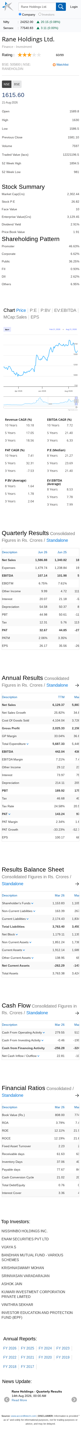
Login (74, 6)
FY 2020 (45, 1357)
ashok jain (12, 1284)
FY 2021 (27, 1357)
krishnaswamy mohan (23, 1268)
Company (28, 14)
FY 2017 (27, 1367)
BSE (17, 84)
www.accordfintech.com (23, 1416)
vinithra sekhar (17, 1305)
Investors (48, 14)
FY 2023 (63, 1348)
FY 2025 (27, 1348)
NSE (7, 84)
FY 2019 (63, 1357)
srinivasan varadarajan (26, 1276)
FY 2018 (9, 1367)
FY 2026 (9, 1348)
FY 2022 (9, 1357)
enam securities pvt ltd (25, 1239)
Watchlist (62, 64)
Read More (19, 1400)
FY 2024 (45, 1348)
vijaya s (9, 1247)
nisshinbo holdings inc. (25, 1231)
